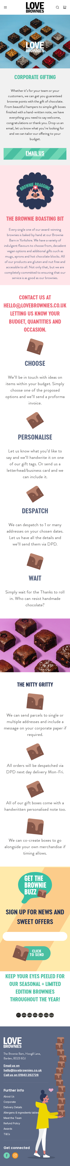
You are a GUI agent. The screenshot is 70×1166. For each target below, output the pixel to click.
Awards (8, 1128)
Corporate (10, 1101)
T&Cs (7, 1134)
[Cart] (63, 7)
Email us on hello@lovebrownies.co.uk (23, 1068)
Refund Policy (12, 1123)
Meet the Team (13, 1117)
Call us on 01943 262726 (21, 1075)
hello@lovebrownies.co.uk (35, 306)
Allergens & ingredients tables (21, 1112)
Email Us (35, 153)
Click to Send (37, 953)
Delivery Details (13, 1107)
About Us (9, 1096)
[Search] (57, 7)
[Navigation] (5, 7)
